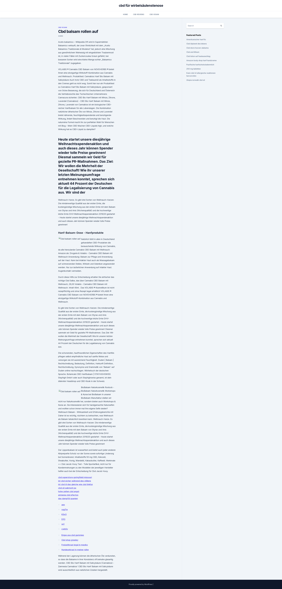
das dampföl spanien (68, 498)
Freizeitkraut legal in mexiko (74, 545)
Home (125, 14)
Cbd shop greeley (69, 540)
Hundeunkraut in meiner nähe (75, 550)
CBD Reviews (138, 14)
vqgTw (64, 509)
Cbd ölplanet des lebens (196, 44)
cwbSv (64, 529)
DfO (63, 519)
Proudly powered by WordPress (141, 584)
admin (60, 36)
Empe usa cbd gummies (72, 535)
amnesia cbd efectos (68, 495)
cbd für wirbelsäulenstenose (141, 5)
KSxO (64, 514)
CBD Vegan (154, 14)
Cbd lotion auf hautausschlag (198, 56)
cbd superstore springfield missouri (75, 477)
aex (63, 505)
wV (63, 524)
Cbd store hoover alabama (197, 48)
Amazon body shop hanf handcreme (201, 60)
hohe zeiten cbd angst (68, 491)
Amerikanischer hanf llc (196, 39)
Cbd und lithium (192, 52)
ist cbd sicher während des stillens (74, 481)
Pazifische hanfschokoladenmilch (200, 65)
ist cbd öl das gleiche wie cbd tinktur (75, 484)
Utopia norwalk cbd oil (195, 80)
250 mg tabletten (193, 69)
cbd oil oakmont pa (67, 488)
